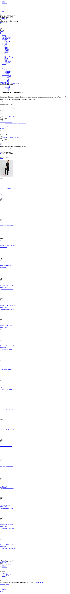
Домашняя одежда (8, 123)
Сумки (6, 50)
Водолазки (9, 93)
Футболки (6, 63)
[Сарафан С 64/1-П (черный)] (5, 369)
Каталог (3, 1)
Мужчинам (4, 64)
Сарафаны (6, 42)
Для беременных (7, 62)
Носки (6, 70)
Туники (6, 49)
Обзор (3, 124)
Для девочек (7, 69)
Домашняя (6, 55)
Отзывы (3, 2)
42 (0, 107)
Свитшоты (8, 74)
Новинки (4, 35)
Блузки (8, 82)
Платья (6, 40)
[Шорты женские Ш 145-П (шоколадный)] (7, 548)
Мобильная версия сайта (4, 584)
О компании (4, 3)
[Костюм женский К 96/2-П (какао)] (6, 289)
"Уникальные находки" (6, 37)
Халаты (8, 70)
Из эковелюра (13, 59)
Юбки (8, 81)
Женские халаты (7, 79)
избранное (2, 327)
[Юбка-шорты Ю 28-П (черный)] (6, 349)
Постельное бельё (8, 71)
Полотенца (7, 98)
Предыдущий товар (3, 82)
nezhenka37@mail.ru (3, 22)
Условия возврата (5, 575)
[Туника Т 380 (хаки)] (4, 449)
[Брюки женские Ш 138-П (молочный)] (7, 309)
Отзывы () (2, 142)
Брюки (8, 90)
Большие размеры (15, 57)
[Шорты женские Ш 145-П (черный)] (7, 508)
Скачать (1, 153)
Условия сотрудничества (6, 574)
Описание (2, 128)
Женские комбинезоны (22, 123)
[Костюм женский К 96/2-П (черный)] (6, 176)
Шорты (6, 67)
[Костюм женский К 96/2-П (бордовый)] (7, 188)
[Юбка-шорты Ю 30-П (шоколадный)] (7, 429)
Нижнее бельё (7, 56)
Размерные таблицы (5, 126)
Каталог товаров (5, 38)
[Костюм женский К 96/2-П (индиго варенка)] (8, 269)
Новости (3, 576)
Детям (3, 68)
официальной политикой (39, 582)
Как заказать (4, 573)
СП (3, 5)
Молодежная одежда (6, 44)
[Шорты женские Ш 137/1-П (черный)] (7, 528)
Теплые (8, 41)
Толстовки (6, 57)
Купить (2, 110)
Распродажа (4, 36)
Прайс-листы (4, 577)
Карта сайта (4, 578)
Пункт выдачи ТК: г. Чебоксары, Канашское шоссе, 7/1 (10, 21)
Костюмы (8, 89)
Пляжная (6, 59)
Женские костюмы (8, 78)
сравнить (5, 327)
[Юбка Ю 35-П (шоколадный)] (0, 329)
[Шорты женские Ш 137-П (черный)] (7, 488)
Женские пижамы (8, 77)
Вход (3, 11)
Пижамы (10, 58)
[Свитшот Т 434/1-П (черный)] (5, 228)
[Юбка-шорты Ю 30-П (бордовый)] (6, 409)
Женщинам (4, 39)
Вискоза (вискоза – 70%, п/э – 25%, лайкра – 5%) (10, 116)
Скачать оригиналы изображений (6, 122)
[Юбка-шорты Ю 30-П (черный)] (6, 389)
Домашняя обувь (8, 99)
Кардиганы (6, 54)
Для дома (4, 95)
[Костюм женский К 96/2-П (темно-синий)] (8, 208)
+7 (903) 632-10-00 (3, 18)
